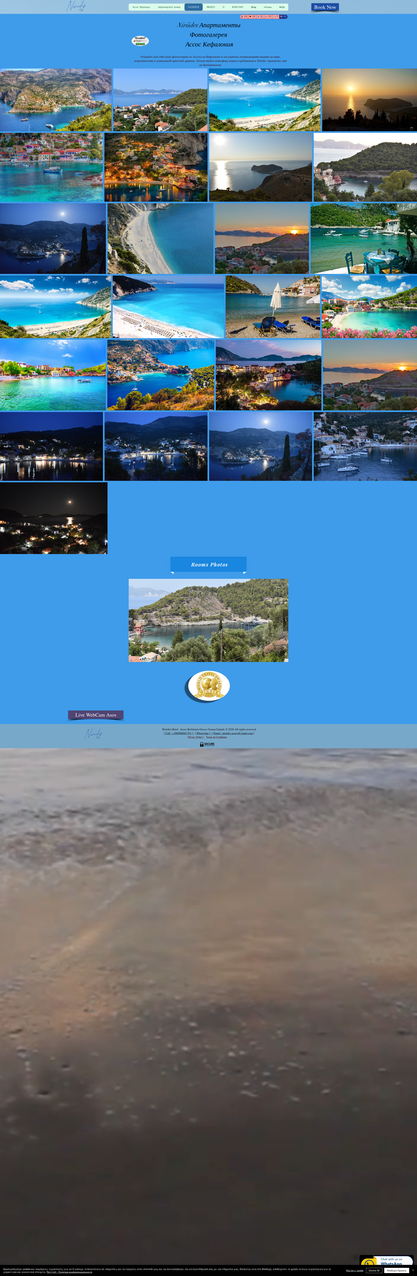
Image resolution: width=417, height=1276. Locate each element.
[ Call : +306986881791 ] (179, 733)
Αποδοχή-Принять (396, 1270)
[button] (208, 620)
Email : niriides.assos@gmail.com (233, 733)
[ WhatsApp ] (203, 733)
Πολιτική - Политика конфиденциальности (69, 1272)
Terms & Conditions (216, 737)
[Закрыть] (413, 1270)
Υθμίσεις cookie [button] (354, 1270)
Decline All (374, 1270)
